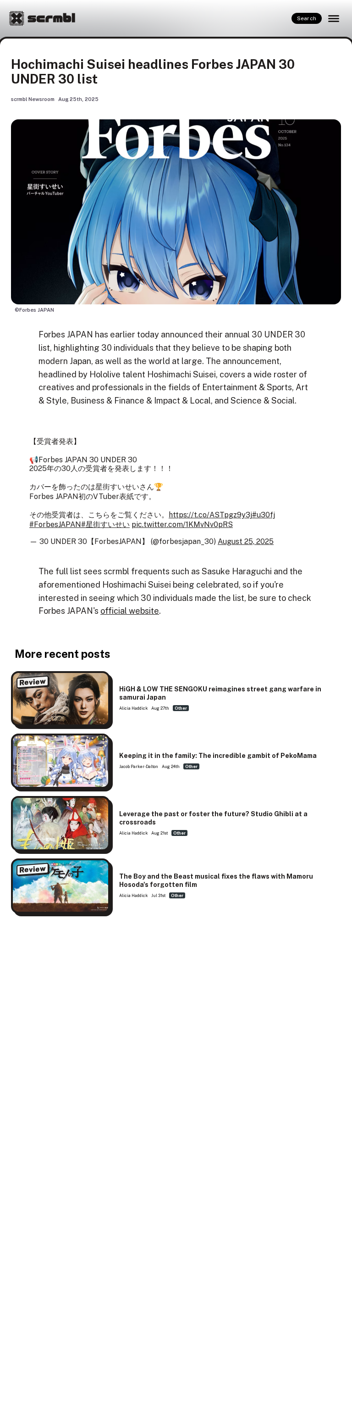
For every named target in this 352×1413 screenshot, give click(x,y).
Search (306, 18)
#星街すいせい (105, 524)
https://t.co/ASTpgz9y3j (210, 514)
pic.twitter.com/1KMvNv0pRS (182, 524)
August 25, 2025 (246, 541)
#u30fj (263, 514)
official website (129, 611)
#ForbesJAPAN (55, 524)
